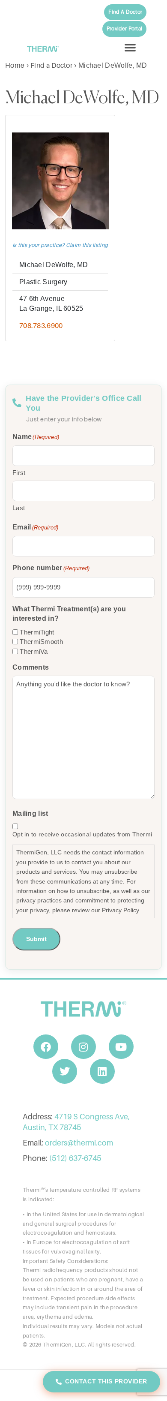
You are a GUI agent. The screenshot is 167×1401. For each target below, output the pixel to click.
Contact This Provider (106, 1381)
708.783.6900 (41, 325)
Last (18, 507)
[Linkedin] (102, 1071)
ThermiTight (37, 632)
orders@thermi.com (79, 1142)
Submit (36, 938)
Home (14, 65)
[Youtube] (121, 1046)
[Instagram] (83, 1046)
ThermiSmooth (41, 641)
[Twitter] (64, 1071)
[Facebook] (45, 1046)
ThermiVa (34, 651)
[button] (130, 47)
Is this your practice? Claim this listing (60, 245)
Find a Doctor (51, 65)
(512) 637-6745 (75, 1158)
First (19, 472)
